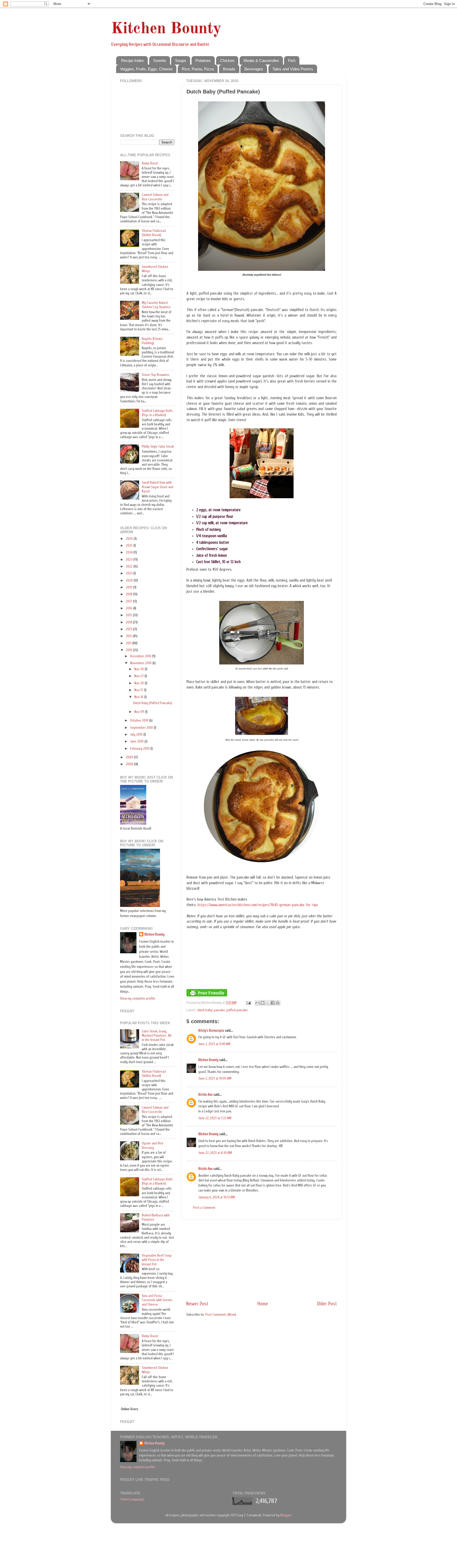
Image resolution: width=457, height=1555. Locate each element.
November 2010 (141, 663)
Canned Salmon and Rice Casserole (155, 197)
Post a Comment (204, 1208)
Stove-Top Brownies (156, 375)
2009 (130, 757)
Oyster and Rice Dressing (152, 1145)
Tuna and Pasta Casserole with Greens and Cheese (157, 1300)
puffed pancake (237, 1010)
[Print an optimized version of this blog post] (206, 995)
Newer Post (197, 1304)
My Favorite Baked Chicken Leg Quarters (156, 305)
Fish (291, 60)
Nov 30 (139, 669)
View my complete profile (137, 998)
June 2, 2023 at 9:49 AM (214, 1044)
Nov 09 (139, 712)
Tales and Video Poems (292, 69)
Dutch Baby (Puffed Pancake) (152, 703)
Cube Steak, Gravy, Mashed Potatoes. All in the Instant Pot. (156, 1035)
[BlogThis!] (262, 1002)
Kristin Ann (205, 1095)
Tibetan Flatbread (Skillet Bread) (154, 233)
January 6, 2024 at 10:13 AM (216, 1197)
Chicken (227, 60)
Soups (180, 60)
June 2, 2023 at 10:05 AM (214, 1078)
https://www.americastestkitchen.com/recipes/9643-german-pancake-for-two (258, 905)
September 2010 (142, 728)
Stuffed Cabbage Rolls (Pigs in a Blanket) (157, 413)
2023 (129, 560)
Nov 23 (139, 676)
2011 (129, 643)
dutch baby (204, 1010)
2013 (129, 629)
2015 (129, 615)
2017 (129, 601)
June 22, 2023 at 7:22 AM (214, 1118)
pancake (219, 1010)
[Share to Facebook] (272, 1002)
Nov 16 (139, 697)
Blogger (285, 1515)
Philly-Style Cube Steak (158, 446)
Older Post (327, 1304)
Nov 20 (139, 683)
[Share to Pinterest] (277, 1002)
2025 (129, 545)
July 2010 (136, 734)
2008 (130, 764)
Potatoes (203, 60)
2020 (130, 580)
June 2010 (137, 741)
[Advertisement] (261, 1260)
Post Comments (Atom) (220, 1315)
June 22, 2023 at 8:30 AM (215, 1153)
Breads (229, 69)
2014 (129, 622)
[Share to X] (267, 1002)
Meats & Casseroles (261, 60)
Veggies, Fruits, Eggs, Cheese (146, 69)
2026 (130, 539)
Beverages (253, 69)
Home (262, 1304)
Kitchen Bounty (166, 29)
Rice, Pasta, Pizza (198, 69)
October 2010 (139, 720)
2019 (129, 587)
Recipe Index (132, 60)
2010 (129, 650)
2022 (129, 566)
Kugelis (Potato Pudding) (152, 341)
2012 (129, 636)
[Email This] (257, 1002)
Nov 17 (139, 690)
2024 (129, 552)
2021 (129, 573)
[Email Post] (248, 1003)
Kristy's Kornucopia (211, 1030)
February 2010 (140, 749)
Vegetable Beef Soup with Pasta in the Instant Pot (157, 1259)
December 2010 (141, 656)
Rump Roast (150, 163)
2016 (129, 608)
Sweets (159, 60)
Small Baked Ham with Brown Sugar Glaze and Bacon (157, 486)
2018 (129, 594)
